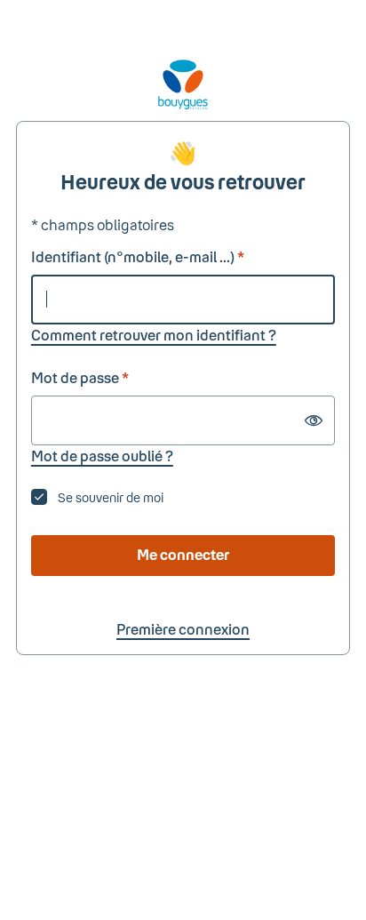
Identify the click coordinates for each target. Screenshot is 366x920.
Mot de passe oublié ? (102, 455)
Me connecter (183, 554)
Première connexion (183, 628)
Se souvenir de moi (110, 497)
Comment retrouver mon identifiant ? (153, 334)
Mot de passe (80, 377)
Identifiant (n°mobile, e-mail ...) (137, 256)
